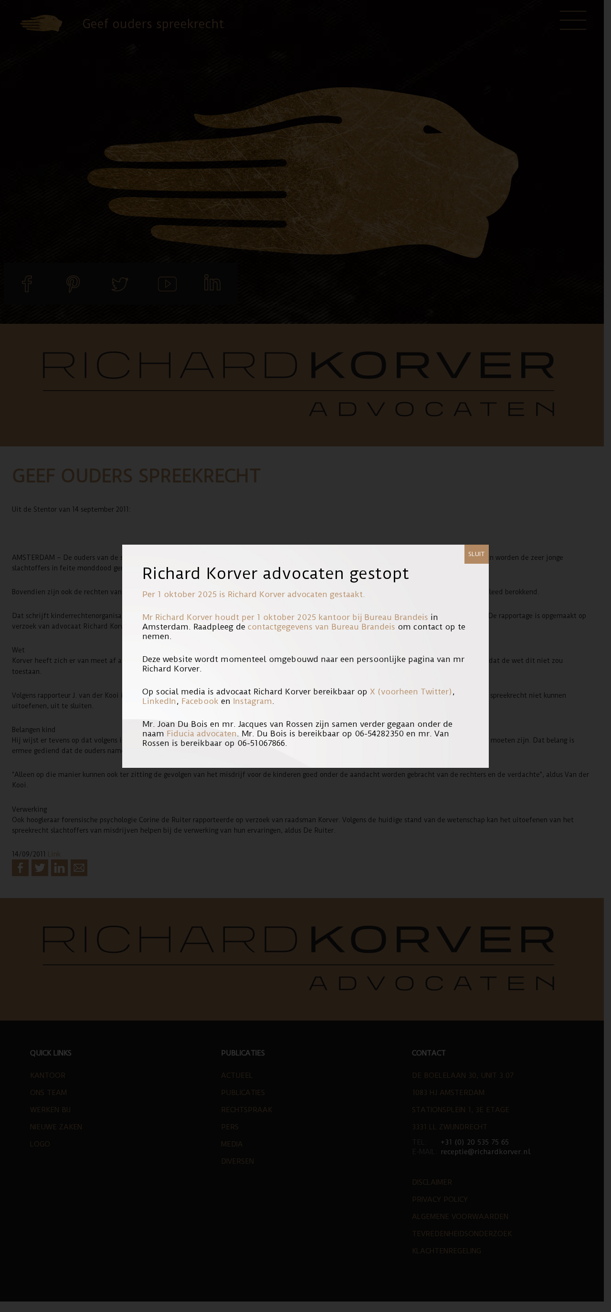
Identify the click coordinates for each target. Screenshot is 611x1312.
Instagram (252, 701)
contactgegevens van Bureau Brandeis (321, 626)
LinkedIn (159, 701)
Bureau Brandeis (396, 617)
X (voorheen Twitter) (411, 691)
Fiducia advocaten (202, 733)
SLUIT (476, 554)
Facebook (200, 701)
